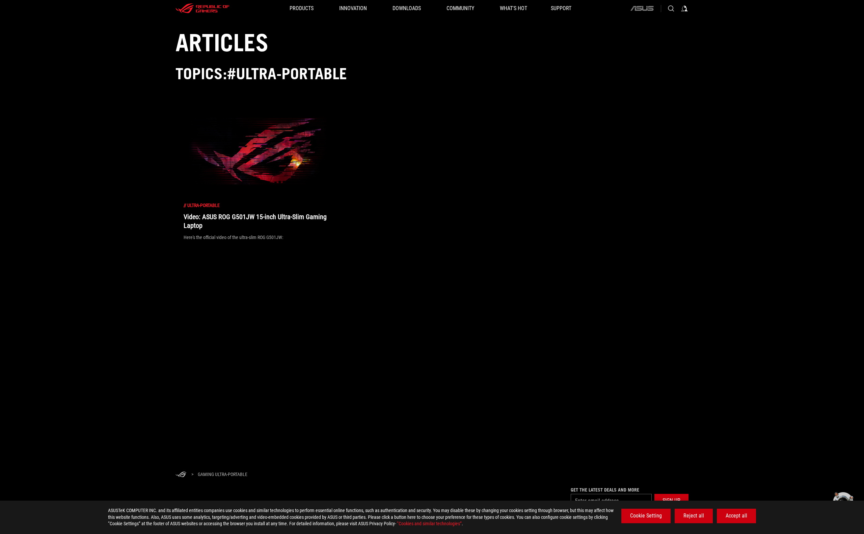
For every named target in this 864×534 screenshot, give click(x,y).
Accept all (736, 515)
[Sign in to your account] (684, 8)
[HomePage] (181, 474)
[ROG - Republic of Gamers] (203, 8)
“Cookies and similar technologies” (429, 523)
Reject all (693, 515)
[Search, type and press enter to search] (671, 8)
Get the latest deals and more (605, 490)
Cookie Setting (646, 515)
